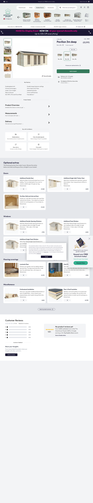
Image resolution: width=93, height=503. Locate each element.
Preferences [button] (39, 253)
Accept (46, 256)
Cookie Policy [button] (46, 251)
